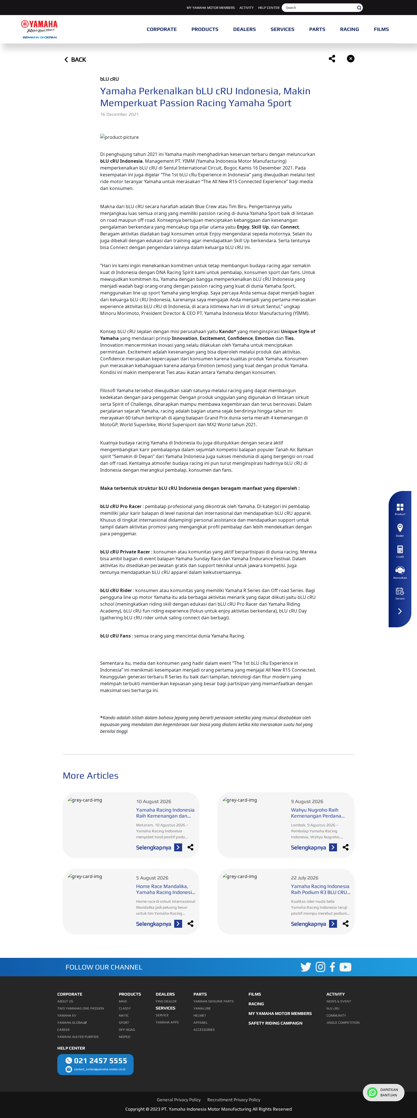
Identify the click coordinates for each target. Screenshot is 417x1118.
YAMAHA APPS (167, 1022)
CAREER (63, 1030)
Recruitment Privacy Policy (233, 1099)
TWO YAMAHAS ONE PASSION (80, 1008)
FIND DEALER (166, 1001)
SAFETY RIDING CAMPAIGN (275, 1023)
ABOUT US (65, 1001)
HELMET (199, 1015)
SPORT (124, 1023)
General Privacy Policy (179, 1099)
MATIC (124, 1015)
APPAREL (200, 1023)
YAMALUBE (202, 1008)
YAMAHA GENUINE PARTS (213, 1001)
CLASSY (125, 1008)
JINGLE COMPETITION (343, 1023)
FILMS (254, 994)
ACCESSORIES (204, 1030)
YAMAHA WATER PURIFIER (77, 1037)
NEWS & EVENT (339, 1001)
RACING (256, 1003)
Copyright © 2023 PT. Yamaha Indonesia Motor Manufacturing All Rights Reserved (208, 1109)
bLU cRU (333, 1008)
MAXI (123, 1001)
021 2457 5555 (100, 1060)
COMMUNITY (336, 1015)
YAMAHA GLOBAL (70, 1023)
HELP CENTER (268, 8)
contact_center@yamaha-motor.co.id (99, 1069)
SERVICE (162, 1015)
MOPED (124, 1037)
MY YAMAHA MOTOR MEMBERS (211, 8)
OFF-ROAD (127, 1030)
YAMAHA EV (66, 1015)
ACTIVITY (246, 8)
